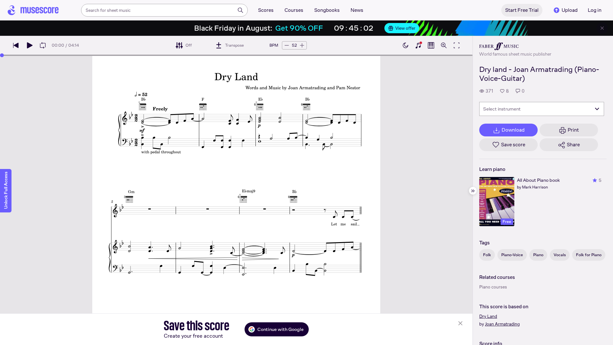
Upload (570, 10)
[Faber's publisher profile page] (515, 46)
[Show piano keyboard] (418, 45)
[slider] (2, 55)
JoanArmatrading (502, 323)
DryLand (488, 316)
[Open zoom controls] (443, 45)
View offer (405, 28)
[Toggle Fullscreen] (456, 45)
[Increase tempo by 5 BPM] (302, 45)
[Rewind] (16, 45)
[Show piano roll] (431, 45)
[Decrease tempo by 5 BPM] (287, 45)
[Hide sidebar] (473, 191)
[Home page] (33, 10)
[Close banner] (602, 28)
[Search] (240, 10)
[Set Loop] (42, 45)
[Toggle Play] (29, 45)
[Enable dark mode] (405, 45)
